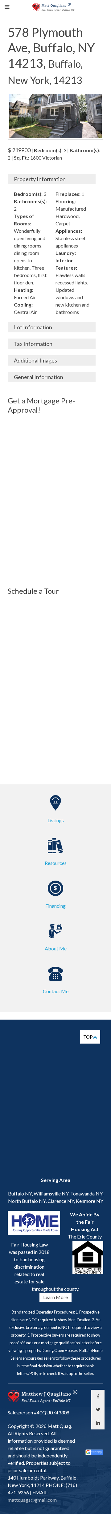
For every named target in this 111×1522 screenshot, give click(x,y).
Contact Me (55, 991)
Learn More (55, 1297)
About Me (56, 948)
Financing (55, 906)
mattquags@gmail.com (32, 1500)
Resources (56, 863)
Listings (55, 820)
